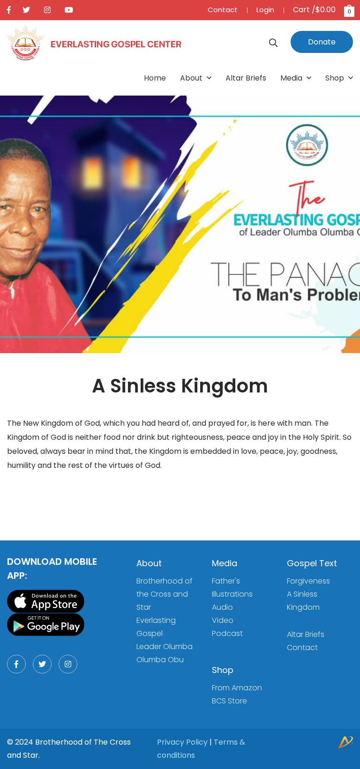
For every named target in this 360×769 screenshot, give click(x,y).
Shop (335, 78)
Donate (322, 42)
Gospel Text (312, 563)
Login (265, 10)
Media (292, 78)
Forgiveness (308, 581)
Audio (222, 607)
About (192, 78)
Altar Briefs (245, 78)
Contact (223, 10)
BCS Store (229, 700)
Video (222, 620)
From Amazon (237, 687)
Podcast (227, 633)
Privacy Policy (182, 742)
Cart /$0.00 (322, 9)
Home (155, 78)
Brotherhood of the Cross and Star (164, 594)
